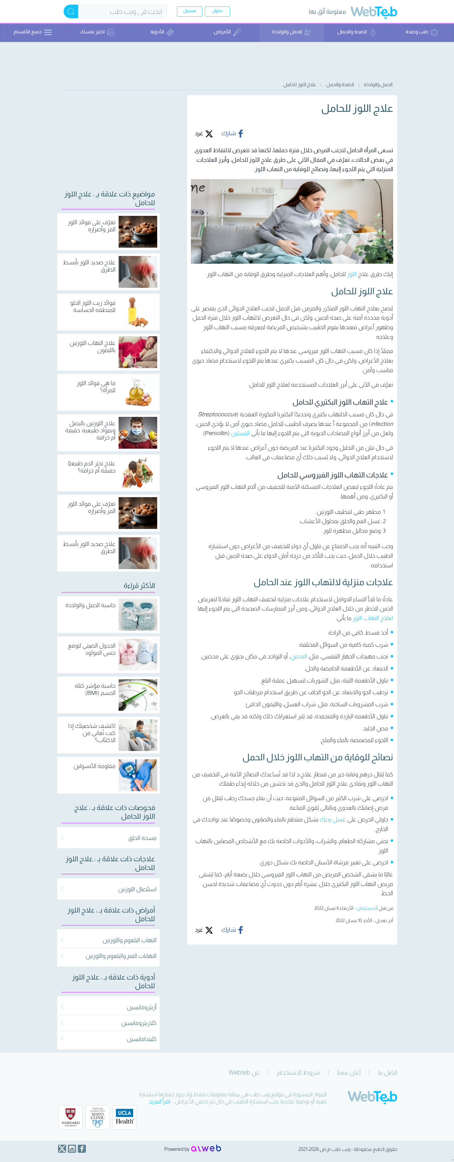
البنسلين (240, 433)
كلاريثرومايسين (139, 1023)
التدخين (298, 656)
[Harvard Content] (70, 1117)
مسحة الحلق (142, 838)
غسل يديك (333, 819)
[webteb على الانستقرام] (72, 1149)
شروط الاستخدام (298, 1072)
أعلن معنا (349, 1072)
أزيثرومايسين (142, 1007)
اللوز (352, 274)
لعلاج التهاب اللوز (373, 618)
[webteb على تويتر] (62, 1149)
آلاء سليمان (367, 908)
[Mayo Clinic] (98, 1117)
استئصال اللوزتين (137, 889)
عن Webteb (244, 1072)
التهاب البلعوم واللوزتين (130, 940)
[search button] (71, 11)
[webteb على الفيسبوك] (82, 1149)
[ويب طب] (374, 13)
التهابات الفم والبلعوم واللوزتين (121, 956)
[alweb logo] (206, 1149)
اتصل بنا (387, 1072)
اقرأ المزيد (159, 1101)
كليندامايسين (142, 1039)
